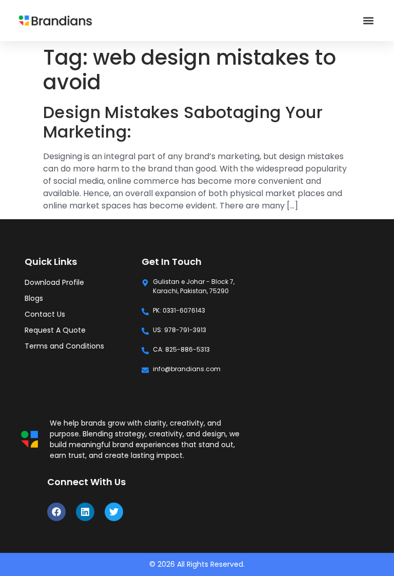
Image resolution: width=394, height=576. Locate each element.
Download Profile (54, 282)
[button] (368, 20)
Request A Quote (55, 330)
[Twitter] (114, 512)
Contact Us (45, 314)
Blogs (34, 298)
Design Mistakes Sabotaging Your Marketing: (183, 122)
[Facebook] (56, 512)
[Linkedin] (85, 512)
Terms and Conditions (64, 346)
